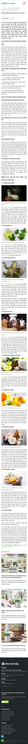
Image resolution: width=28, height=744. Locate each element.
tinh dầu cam (5, 419)
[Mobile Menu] (2, 3)
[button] (11, 18)
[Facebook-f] (3, 686)
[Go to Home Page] (1, 8)
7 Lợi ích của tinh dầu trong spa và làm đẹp (13, 645)
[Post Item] (14, 563)
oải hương (21, 113)
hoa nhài (7, 115)
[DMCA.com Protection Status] (5, 701)
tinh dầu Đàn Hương (21, 501)
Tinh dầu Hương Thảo (8, 284)
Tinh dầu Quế (5, 337)
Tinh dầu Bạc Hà (6, 245)
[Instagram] (9, 686)
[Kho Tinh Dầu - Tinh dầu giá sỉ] (9, 3)
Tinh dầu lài (4, 377)
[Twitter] (6, 686)
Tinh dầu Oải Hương (7, 207)
